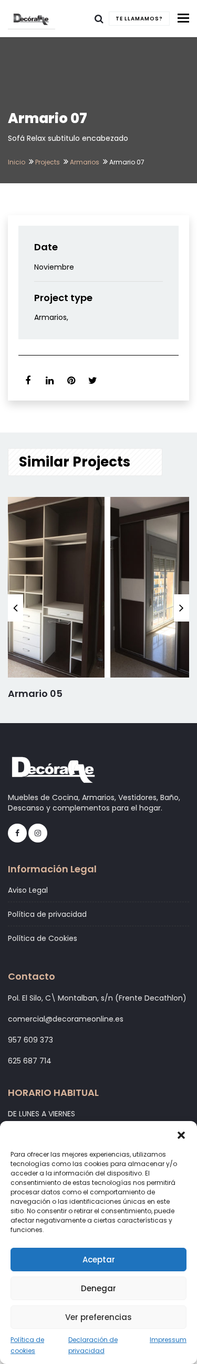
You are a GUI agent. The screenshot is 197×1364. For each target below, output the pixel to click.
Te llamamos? (139, 19)
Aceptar (98, 1259)
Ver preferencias (98, 1317)
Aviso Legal (28, 890)
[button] (181, 1134)
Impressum (168, 1339)
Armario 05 (35, 693)
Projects (47, 162)
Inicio (16, 162)
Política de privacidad (47, 914)
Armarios (84, 162)
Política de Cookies (42, 938)
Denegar (98, 1288)
